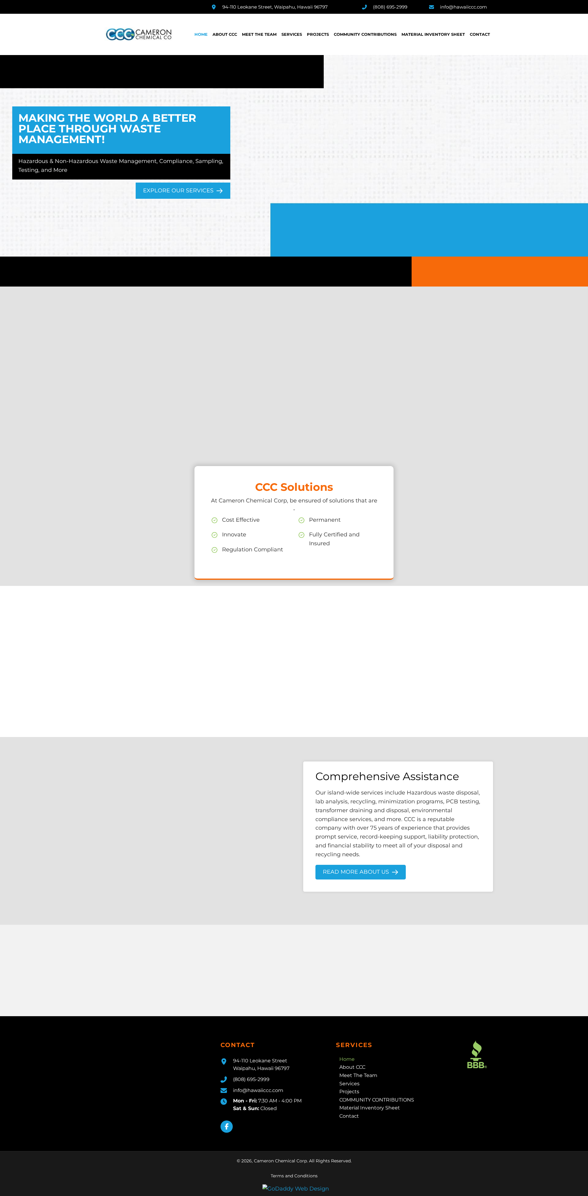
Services (349, 1083)
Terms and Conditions (294, 1175)
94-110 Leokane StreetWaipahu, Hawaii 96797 (261, 1064)
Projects (349, 1091)
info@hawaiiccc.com (463, 7)
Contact (349, 1116)
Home (347, 1059)
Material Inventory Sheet (369, 1108)
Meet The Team (358, 1075)
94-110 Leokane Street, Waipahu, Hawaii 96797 (275, 7)
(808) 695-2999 (390, 7)
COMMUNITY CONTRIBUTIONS (376, 1099)
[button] (227, 1126)
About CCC (352, 1067)
